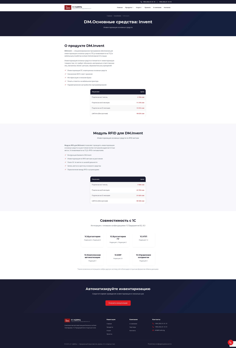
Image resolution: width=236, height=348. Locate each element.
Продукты (128, 7)
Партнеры (132, 327)
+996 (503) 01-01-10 (149, 2)
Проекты (148, 7)
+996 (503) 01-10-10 (165, 2)
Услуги (138, 7)
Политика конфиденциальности (159, 344)
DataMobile (117, 16)
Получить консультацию (118, 303)
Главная (120, 7)
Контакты (167, 7)
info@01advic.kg (160, 330)
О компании (157, 7)
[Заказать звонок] (230, 342)
